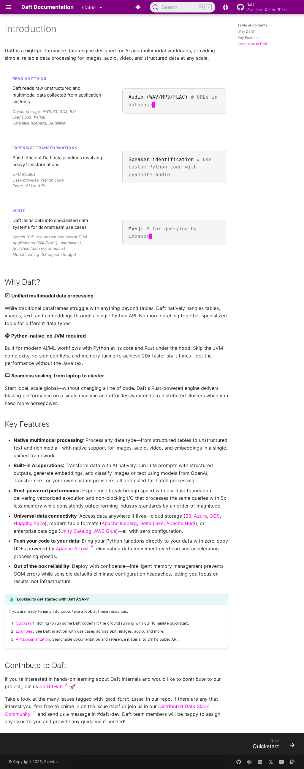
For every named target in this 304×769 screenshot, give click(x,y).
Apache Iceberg (119, 523)
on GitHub (53, 686)
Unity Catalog (75, 531)
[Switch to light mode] (138, 7)
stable (89, 7)
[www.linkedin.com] (260, 762)
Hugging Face (29, 523)
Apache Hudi (180, 523)
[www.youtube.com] (281, 762)
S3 (188, 516)
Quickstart (25, 623)
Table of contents (253, 25)
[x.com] (271, 762)
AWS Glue (105, 531)
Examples (24, 631)
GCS (215, 516)
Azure (200, 516)
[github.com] (238, 762)
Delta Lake (152, 523)
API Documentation (33, 639)
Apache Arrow (75, 548)
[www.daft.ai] (249, 762)
